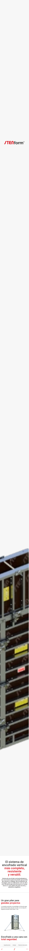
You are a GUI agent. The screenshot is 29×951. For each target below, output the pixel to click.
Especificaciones (7, 945)
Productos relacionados (22, 945)
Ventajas (14, 945)
